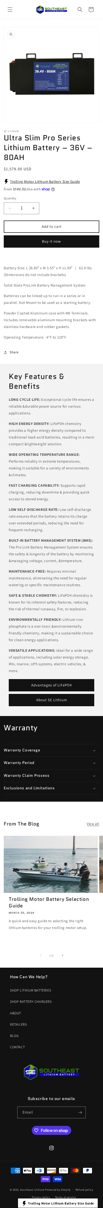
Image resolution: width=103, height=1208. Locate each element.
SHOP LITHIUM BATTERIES (30, 990)
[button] (10, 9)
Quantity (10, 198)
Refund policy (84, 1189)
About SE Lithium (51, 699)
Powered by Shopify (58, 1189)
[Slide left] (40, 955)
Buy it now (51, 241)
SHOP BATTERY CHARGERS (31, 1001)
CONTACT (17, 1047)
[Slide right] (62, 955)
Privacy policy (41, 1197)
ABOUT (15, 1013)
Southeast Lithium (32, 1189)
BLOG (14, 1035)
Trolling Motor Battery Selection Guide (49, 902)
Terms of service (65, 1197)
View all (93, 823)
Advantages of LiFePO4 (51, 685)
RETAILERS (18, 1024)
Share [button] (14, 352)
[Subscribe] (80, 1112)
